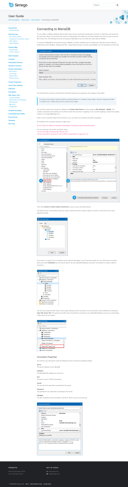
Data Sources (13, 34)
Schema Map (12, 47)
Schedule (11, 120)
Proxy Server (13, 117)
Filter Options (13, 41)
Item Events (13, 71)
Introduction (12, 28)
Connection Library (15, 36)
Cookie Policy (47, 484)
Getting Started (14, 30)
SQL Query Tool (14, 95)
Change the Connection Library (19, 39)
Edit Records (13, 102)
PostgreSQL (13, 106)
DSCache (11, 88)
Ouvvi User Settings (15, 85)
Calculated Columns (15, 62)
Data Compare (13, 56)
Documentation (14, 20)
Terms (27, 484)
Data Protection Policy (36, 484)
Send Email (12, 74)
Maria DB (12, 104)
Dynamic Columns (14, 66)
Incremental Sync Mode (16, 114)
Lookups (11, 59)
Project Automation (15, 69)
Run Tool (11, 124)
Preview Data (13, 50)
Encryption (12, 92)
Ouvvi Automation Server (15, 474)
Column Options (14, 52)
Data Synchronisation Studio (16, 471)
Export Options (14, 43)
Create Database (14, 98)
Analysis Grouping (15, 110)
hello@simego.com (54, 474)
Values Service (14, 78)
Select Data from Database (17, 100)
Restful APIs (13, 76)
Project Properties (14, 82)
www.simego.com (53, 471)
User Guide (35, 20)
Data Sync (25, 20)
